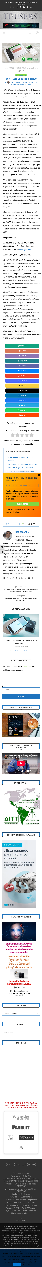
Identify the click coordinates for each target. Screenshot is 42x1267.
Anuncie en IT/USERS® (21, 1176)
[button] (5, 632)
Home (6, 68)
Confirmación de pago (21, 1194)
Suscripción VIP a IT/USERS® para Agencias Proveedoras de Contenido (21, 1209)
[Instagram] (17, 7)
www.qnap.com (25, 249)
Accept (16, 1265)
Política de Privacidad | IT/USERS (21, 1202)
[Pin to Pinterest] (31, 524)
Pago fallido (32, 1200)
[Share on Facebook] (26, 524)
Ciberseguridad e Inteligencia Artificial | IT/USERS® (21, 1190)
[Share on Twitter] (29, 524)
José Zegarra (22, 532)
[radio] (13, 435)
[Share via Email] (34, 524)
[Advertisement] (21, 1069)
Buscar (5, 686)
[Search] (33, 33)
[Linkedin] (24, 7)
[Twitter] (14, 7)
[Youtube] (27, 7)
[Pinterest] (20, 7)
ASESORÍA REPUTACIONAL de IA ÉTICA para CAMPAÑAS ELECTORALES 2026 (21, 1180)
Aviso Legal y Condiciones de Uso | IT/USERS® (21, 1185)
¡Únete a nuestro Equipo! (21, 1213)
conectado (27, 667)
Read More (26, 1265)
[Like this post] (24, 524)
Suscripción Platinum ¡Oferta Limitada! (21, 1205)
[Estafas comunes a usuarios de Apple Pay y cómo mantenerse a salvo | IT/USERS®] (21, 625)
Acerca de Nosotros (21, 1173)
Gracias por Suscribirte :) (21, 1197)
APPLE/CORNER (15, 68)
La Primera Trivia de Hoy (15, 1200)
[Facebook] (10, 7)
